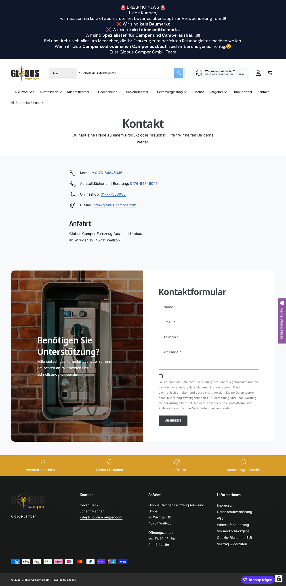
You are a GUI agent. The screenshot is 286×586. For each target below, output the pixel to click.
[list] (143, 466)
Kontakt (38, 102)
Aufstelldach (49, 92)
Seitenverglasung (170, 92)
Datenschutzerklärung (234, 512)
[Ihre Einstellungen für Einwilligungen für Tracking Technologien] (278, 578)
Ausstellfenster (78, 92)
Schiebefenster (137, 92)
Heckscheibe (107, 92)
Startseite (23, 102)
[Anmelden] (258, 73)
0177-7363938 (113, 194)
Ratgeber (216, 92)
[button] (270, 73)
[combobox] (131, 73)
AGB (220, 518)
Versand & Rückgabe (233, 531)
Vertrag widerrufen (232, 544)
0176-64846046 (108, 172)
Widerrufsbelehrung (233, 525)
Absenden (173, 420)
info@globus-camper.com (114, 205)
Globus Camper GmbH (36, 579)
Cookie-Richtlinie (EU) (234, 537)
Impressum (226, 505)
